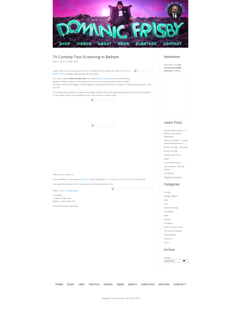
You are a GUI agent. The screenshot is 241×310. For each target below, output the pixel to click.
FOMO (166, 159)
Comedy (69, 61)
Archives (167, 257)
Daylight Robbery (171, 196)
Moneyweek (169, 211)
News (123, 44)
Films (166, 200)
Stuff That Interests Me (173, 227)
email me (84, 179)
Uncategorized (170, 235)
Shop (64, 44)
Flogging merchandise (173, 177)
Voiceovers (168, 238)
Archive (163, 285)
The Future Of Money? (173, 231)
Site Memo (168, 223)
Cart (81, 285)
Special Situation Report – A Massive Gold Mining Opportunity (175, 133)
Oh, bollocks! (169, 173)
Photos (94, 285)
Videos (84, 44)
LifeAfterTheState (171, 208)
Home (59, 285)
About (105, 44)
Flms (166, 204)
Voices (166, 242)
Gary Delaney (104, 78)
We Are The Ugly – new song (175, 147)
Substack (146, 44)
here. (72, 174)
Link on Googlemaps (69, 190)
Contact (172, 44)
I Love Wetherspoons (172, 162)
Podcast (167, 219)
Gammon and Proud (172, 155)
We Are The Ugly (170, 151)
